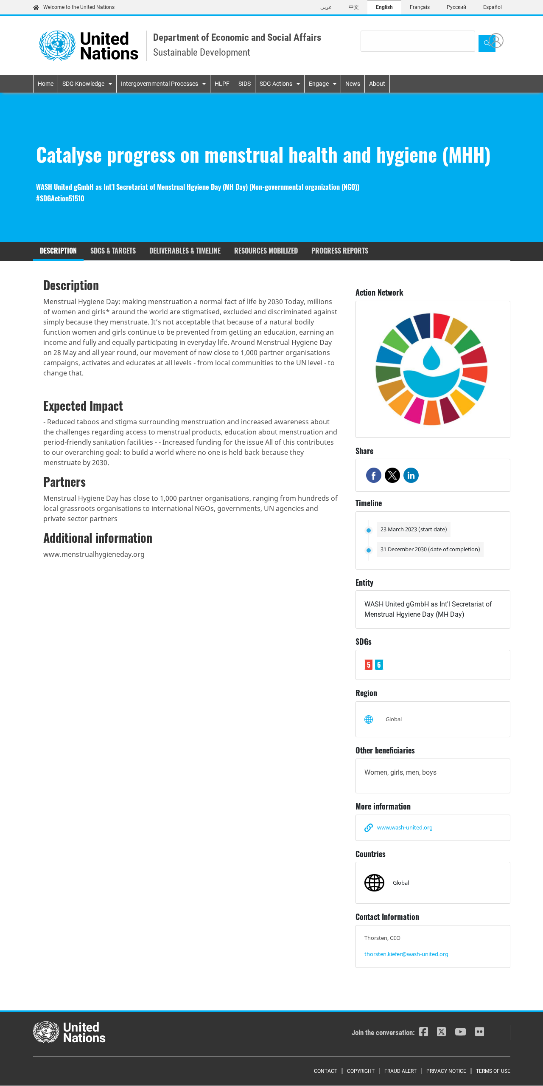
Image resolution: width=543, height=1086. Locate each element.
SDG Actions (276, 83)
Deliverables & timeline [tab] (185, 250)
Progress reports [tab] (339, 250)
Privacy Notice (446, 1071)
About (377, 83)
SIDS (244, 83)
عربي (326, 7)
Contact (325, 1071)
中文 (354, 7)
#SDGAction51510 (60, 199)
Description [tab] (58, 250)
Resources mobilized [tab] (266, 250)
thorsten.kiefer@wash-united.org (406, 954)
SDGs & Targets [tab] (113, 250)
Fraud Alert (400, 1071)
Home (45, 83)
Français (420, 7)
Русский (456, 7)
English (384, 7)
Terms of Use (493, 1071)
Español (492, 7)
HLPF (222, 83)
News (352, 83)
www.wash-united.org (405, 827)
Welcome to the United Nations (79, 7)
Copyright (361, 1071)
